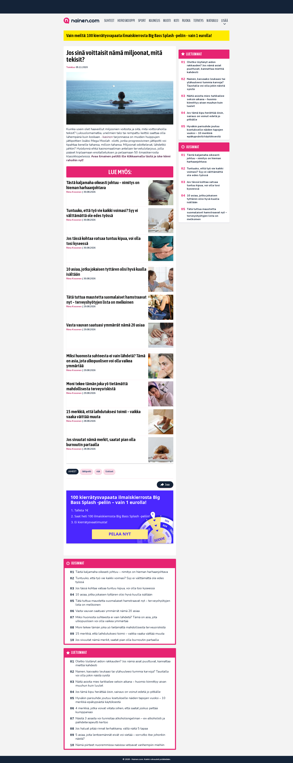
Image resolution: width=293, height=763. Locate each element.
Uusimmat (77, 563)
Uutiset (109, 471)
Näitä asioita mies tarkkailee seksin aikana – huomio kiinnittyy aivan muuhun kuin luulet (120, 684)
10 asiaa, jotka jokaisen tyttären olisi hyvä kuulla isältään (106, 272)
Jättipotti (86, 471)
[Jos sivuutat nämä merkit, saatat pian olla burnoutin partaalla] (161, 449)
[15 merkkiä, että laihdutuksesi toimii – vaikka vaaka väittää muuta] (161, 421)
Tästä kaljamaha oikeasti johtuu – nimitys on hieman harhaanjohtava (102, 185)
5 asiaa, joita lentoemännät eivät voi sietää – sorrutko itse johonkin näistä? (120, 737)
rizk (98, 471)
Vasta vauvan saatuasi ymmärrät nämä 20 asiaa (105, 325)
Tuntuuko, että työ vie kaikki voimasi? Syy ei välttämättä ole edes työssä (102, 213)
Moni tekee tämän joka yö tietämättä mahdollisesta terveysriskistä (97, 386)
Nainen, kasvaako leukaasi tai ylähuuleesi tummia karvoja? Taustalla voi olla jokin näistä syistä (122, 673)
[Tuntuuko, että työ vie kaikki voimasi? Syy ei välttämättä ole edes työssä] (161, 220)
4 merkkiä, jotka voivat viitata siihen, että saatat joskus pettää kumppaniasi (116, 710)
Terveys (198, 20)
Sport (142, 20)
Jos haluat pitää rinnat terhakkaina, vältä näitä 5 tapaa (111, 728)
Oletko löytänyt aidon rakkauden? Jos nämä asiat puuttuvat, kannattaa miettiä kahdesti (122, 663)
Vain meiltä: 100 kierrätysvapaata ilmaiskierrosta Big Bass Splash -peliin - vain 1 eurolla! (139, 35)
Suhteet (109, 20)
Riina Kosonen (74, 192)
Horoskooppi (126, 20)
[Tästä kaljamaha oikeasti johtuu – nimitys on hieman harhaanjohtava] (161, 192)
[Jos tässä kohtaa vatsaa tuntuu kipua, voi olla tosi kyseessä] (161, 248)
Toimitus (70, 67)
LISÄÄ (224, 20)
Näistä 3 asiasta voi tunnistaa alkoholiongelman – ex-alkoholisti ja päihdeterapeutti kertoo (120, 720)
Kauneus (154, 20)
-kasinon (107, 137)
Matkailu (212, 20)
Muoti (167, 20)
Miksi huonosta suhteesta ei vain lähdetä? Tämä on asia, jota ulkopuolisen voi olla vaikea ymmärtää (105, 360)
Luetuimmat (79, 653)
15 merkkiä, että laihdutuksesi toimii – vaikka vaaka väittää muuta (103, 414)
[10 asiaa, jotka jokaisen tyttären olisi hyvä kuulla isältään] (161, 279)
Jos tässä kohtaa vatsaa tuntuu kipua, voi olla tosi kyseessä (103, 241)
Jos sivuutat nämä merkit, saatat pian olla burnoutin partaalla (100, 442)
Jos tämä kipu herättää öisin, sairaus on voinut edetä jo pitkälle (118, 692)
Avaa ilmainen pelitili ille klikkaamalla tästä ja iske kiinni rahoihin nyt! (118, 158)
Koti (176, 20)
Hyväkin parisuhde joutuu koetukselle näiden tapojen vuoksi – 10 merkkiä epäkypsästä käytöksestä (120, 700)
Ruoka (186, 20)
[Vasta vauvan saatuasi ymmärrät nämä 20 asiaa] (161, 335)
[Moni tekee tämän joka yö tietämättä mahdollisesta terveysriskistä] (161, 393)
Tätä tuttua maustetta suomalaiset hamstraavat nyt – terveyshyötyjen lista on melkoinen (106, 300)
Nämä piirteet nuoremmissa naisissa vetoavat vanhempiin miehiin (119, 745)
